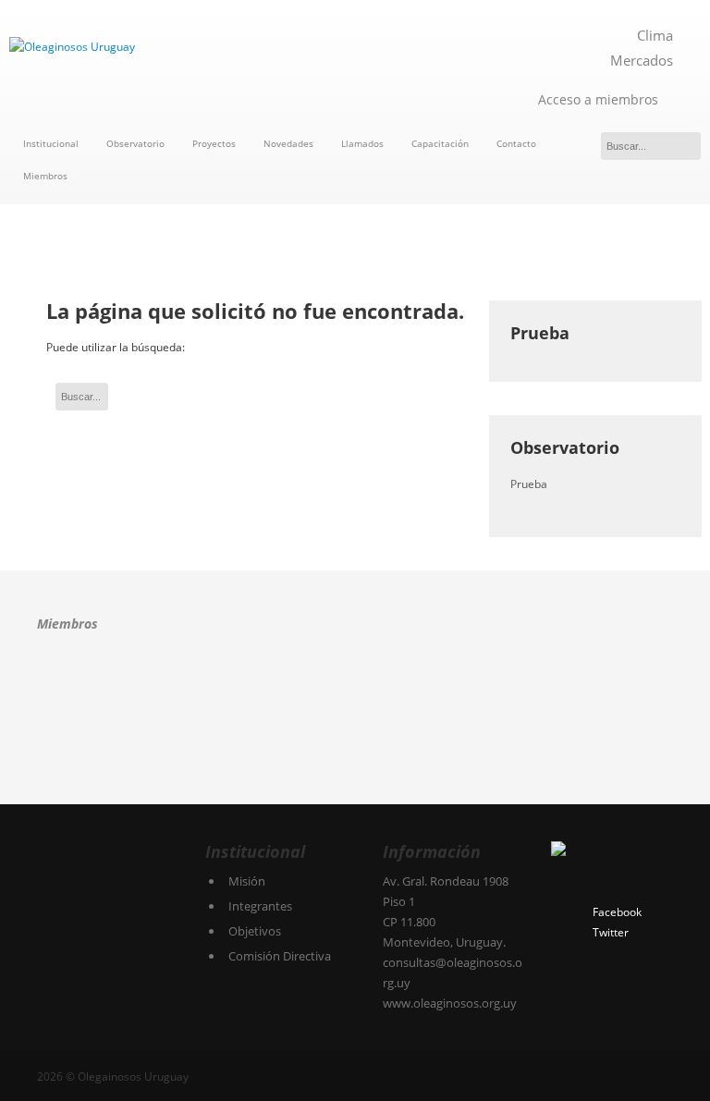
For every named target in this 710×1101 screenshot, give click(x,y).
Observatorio (135, 143)
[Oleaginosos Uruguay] (177, 47)
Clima (655, 35)
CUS (263, 690)
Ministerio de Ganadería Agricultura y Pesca (587, 690)
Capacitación (440, 143)
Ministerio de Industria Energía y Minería (81, 754)
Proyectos (214, 143)
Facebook (617, 912)
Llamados (362, 143)
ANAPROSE (66, 690)
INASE (374, 690)
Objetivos (254, 931)
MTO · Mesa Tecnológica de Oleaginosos (481, 690)
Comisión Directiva (279, 956)
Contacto (516, 143)
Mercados (641, 60)
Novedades (288, 143)
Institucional (51, 143)
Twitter (611, 932)
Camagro (154, 688)
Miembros (45, 175)
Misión (246, 881)
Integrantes (260, 906)
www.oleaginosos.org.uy (450, 1003)
